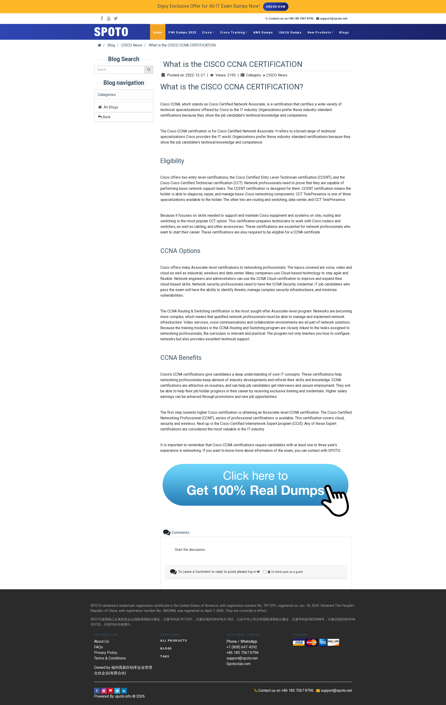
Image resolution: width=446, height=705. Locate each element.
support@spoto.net (242, 658)
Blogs (344, 32)
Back (106, 117)
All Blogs (110, 107)
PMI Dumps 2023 (182, 32)
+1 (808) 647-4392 (241, 647)
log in (252, 572)
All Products (173, 640)
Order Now (276, 6)
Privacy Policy (105, 652)
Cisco (207, 32)
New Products (319, 32)
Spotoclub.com (238, 664)
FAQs (98, 647)
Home (158, 32)
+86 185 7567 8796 (242, 652)
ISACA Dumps (290, 32)
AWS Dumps (263, 32)
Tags (164, 656)
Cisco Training (232, 32)
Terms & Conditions (110, 658)
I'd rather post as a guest (286, 572)
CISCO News (276, 75)
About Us (101, 641)
